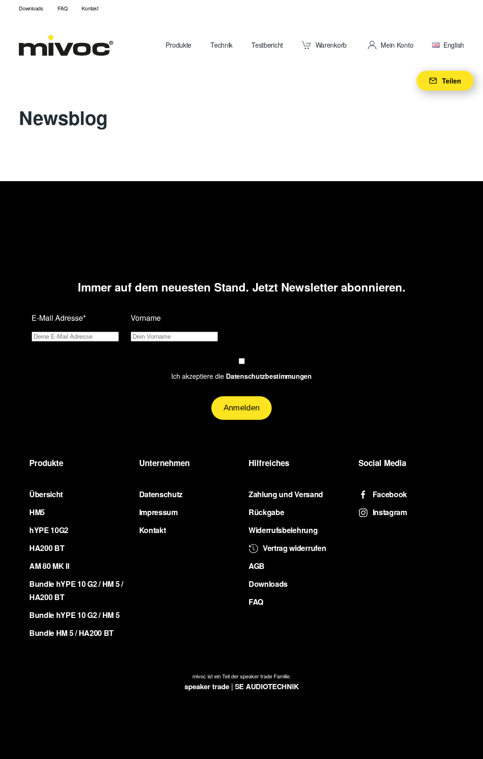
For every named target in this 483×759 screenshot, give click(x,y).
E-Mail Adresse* (59, 317)
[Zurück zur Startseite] (66, 45)
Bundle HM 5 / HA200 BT (71, 632)
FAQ (62, 8)
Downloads (31, 8)
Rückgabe (266, 512)
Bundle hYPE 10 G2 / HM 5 (74, 614)
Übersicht (46, 494)
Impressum (158, 512)
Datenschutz (161, 494)
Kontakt (90, 8)
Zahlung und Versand (286, 494)
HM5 (37, 512)
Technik (221, 45)
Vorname (146, 317)
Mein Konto (397, 45)
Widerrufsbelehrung (283, 530)
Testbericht (267, 45)
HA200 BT (46, 547)
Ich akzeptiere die (241, 376)
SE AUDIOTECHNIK (267, 686)
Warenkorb (331, 45)
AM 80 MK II (49, 565)
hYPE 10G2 (48, 530)
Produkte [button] (179, 45)
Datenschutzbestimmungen (269, 376)
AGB (257, 565)
